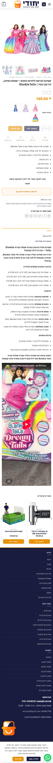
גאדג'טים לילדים (38, 203)
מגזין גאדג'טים (45, 583)
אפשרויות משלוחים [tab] (43, 241)
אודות (48, 569)
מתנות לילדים (41, 206)
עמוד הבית (47, 77)
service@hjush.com (32, 711)
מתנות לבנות (15, 203)
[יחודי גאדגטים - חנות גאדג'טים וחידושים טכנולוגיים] (26, 4)
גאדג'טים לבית (45, 615)
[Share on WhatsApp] (49, 216)
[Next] (4, 38)
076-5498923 (29, 701)
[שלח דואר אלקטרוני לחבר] (36, 216)
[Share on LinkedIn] (27, 216)
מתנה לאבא (46, 662)
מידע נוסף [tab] (47, 236)
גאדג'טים (47, 610)
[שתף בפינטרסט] (31, 216)
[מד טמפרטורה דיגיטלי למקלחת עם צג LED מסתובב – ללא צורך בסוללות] (39, 513)
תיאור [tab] (48, 231)
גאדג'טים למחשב (44, 644)
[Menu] (49, 4)
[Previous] (47, 38)
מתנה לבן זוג (46, 671)
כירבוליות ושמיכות (15, 77)
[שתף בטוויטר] (40, 216)
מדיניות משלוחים (43, 573)
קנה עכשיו (15, 128)
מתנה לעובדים (45, 690)
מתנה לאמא (46, 666)
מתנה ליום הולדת (44, 681)
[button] (47, 757)
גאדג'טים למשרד (44, 634)
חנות (49, 564)
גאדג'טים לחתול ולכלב (42, 625)
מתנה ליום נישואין (43, 685)
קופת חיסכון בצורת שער (13, 531)
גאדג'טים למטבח (44, 629)
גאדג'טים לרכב (45, 639)
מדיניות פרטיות (44, 597)
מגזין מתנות (46, 588)
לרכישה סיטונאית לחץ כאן (26, 191)
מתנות (38, 77)
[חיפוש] (44, 4)
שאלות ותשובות (44, 578)
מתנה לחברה (45, 676)
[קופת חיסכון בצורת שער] (13, 513)
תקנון (49, 592)
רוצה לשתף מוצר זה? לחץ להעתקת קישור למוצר (27, 181)
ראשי (49, 559)
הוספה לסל (32, 128)
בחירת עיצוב (46, 112)
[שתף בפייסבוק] (44, 216)
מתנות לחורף (29, 77)
